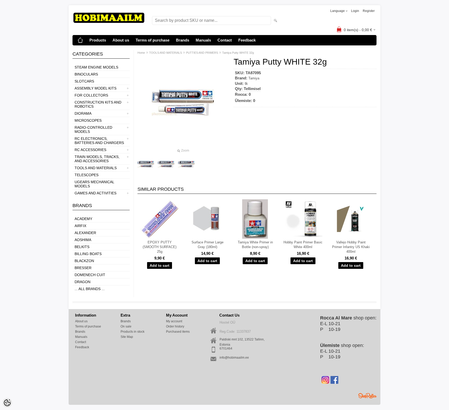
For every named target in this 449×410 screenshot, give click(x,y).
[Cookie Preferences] (7, 402)
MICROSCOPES (88, 120)
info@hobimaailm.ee (234, 357)
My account (174, 321)
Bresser (83, 268)
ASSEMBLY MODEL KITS (95, 88)
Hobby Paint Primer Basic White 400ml (302, 244)
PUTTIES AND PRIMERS (202, 52)
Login (355, 11)
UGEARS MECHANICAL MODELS (94, 184)
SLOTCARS (84, 81)
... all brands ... (90, 289)
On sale (126, 326)
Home (141, 52)
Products (97, 40)
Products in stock (132, 331)
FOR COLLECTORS (91, 95)
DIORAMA (83, 113)
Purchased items (178, 331)
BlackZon (84, 261)
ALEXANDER (85, 233)
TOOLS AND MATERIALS (96, 168)
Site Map (127, 337)
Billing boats (88, 254)
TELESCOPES (86, 175)
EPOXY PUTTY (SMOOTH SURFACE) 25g (159, 247)
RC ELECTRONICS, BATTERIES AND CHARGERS (99, 140)
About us (121, 40)
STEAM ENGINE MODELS (96, 67)
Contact (224, 40)
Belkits (82, 247)
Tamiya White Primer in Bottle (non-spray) (255, 244)
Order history (175, 326)
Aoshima (83, 240)
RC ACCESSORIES (90, 150)
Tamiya (253, 78)
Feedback (247, 40)
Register (369, 11)
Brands (182, 40)
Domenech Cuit (90, 275)
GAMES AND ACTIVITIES (95, 193)
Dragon (82, 282)
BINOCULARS (86, 74)
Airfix (80, 226)
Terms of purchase (152, 40)
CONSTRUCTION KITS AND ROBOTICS (98, 104)
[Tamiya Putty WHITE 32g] (145, 164)
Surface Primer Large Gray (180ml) (207, 244)
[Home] (80, 40)
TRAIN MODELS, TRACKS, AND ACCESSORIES (97, 159)
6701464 (226, 348)
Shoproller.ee (367, 395)
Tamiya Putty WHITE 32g (238, 52)
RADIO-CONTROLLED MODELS (93, 129)
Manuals (203, 40)
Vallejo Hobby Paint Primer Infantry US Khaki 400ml (351, 247)
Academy (83, 219)
